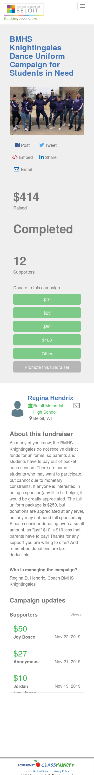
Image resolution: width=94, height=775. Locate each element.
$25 (47, 313)
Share (50, 157)
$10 (47, 299)
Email (26, 169)
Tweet (50, 145)
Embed (25, 157)
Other (47, 353)
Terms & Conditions (36, 771)
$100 (47, 340)
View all (77, 615)
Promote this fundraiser (47, 367)
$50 (47, 326)
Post (25, 145)
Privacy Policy (61, 771)
